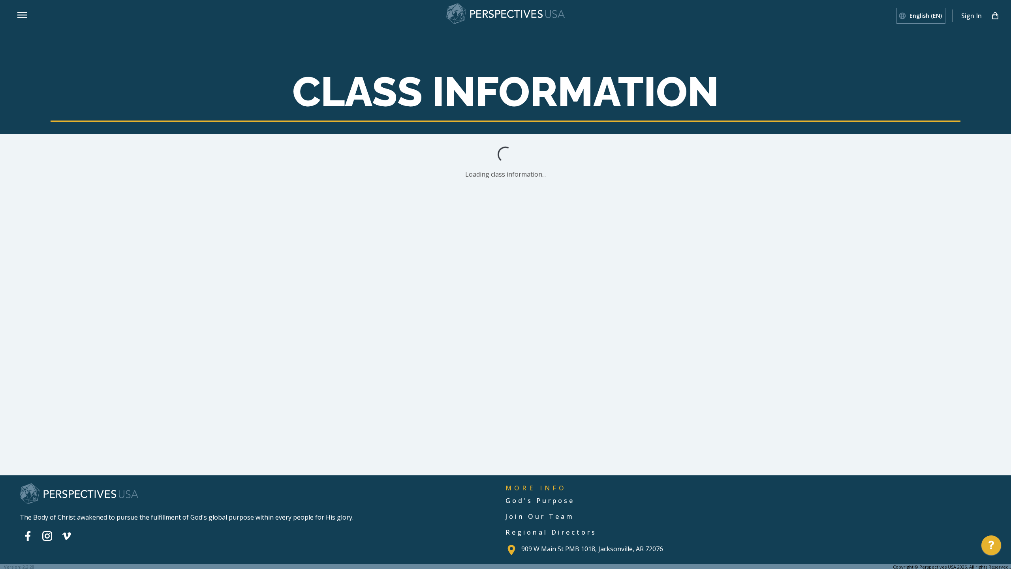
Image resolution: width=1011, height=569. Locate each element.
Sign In (971, 15)
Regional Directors (551, 532)
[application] (991, 547)
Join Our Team (540, 516)
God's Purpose (540, 500)
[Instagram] (47, 536)
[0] (995, 16)
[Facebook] (28, 536)
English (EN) (926, 15)
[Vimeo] (66, 536)
